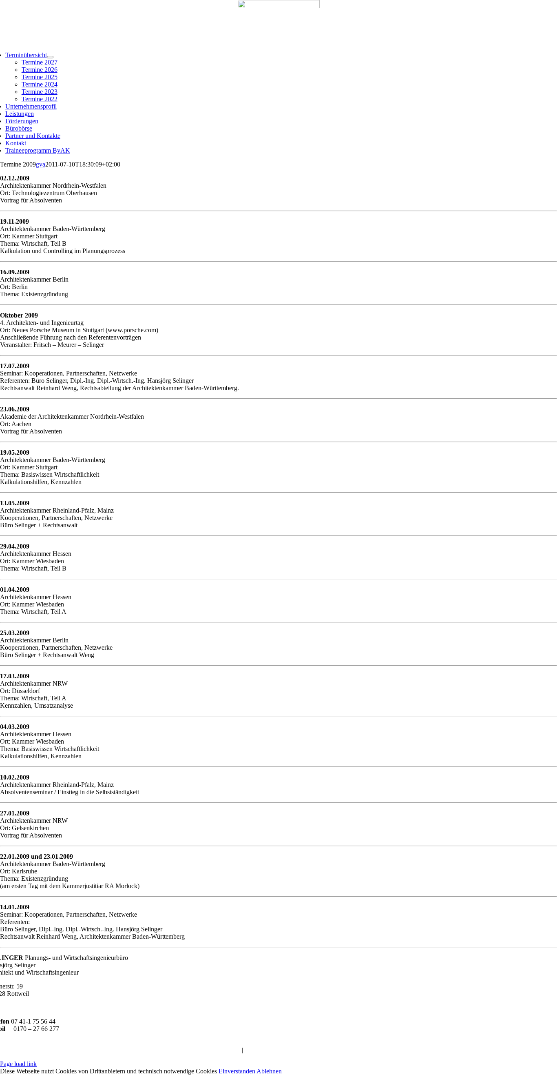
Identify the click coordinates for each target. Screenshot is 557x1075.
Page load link (18, 1063)
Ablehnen (269, 1071)
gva (40, 164)
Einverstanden (237, 1071)
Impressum (226, 1049)
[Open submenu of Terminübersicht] (50, 57)
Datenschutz (260, 1049)
